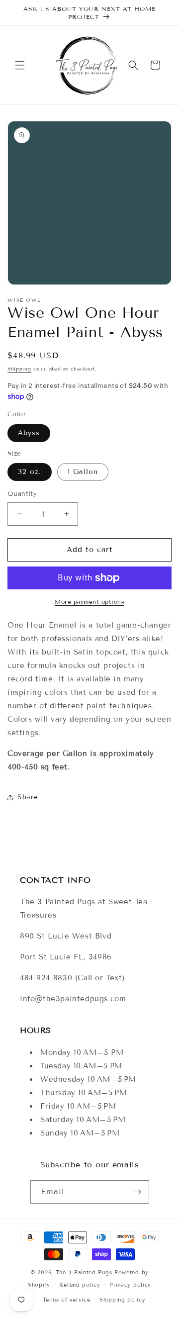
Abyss (29, 433)
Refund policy (79, 1284)
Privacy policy (130, 1284)
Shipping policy (122, 1299)
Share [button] (27, 797)
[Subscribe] (138, 1192)
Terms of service (66, 1299)
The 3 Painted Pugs (84, 1272)
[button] (20, 65)
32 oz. (29, 472)
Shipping (19, 369)
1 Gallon (83, 472)
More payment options (89, 601)
